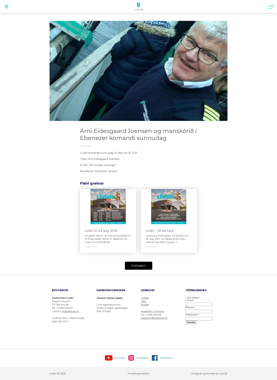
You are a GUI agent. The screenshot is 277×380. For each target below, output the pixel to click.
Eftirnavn (189, 307)
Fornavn (189, 300)
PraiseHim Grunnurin (152, 311)
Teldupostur (192, 314)
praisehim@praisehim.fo (154, 318)
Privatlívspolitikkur (139, 373)
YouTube (119, 357)
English (145, 304)
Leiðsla (145, 297)
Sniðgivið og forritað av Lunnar (209, 373)
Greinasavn (138, 265)
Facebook (166, 357)
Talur (143, 301)
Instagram (142, 357)
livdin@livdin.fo (70, 311)
